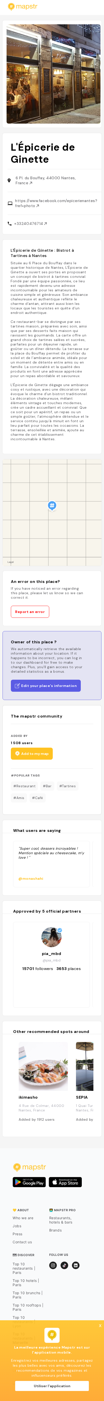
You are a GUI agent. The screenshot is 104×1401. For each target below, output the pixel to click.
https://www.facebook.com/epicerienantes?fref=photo (56, 203)
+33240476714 (29, 223)
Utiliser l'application (52, 1386)
